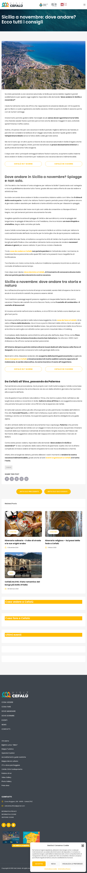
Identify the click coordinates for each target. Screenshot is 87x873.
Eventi (4, 720)
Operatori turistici (8, 753)
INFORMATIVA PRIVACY (9, 811)
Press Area (5, 785)
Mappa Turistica (7, 749)
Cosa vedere (7, 702)
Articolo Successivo (57, 491)
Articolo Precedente (29, 491)
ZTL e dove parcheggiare (11, 765)
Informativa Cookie (50, 869)
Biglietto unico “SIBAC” (10, 745)
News (11, 573)
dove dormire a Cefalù (34, 272)
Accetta (39, 864)
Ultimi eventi (13, 634)
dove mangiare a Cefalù (16, 359)
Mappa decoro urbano (10, 761)
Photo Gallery (6, 781)
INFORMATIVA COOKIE (9, 814)
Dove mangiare (9, 711)
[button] (83, 845)
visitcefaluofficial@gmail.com (15, 806)
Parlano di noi (6, 773)
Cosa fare (13, 532)
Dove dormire (8, 715)
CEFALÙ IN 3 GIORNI (63, 164)
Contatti (6, 729)
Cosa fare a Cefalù (17, 618)
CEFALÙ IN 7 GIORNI (23, 164)
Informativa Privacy (64, 869)
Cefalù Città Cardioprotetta (12, 769)
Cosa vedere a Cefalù (19, 602)
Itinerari (8, 467)
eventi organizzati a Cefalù (58, 457)
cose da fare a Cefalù (66, 320)
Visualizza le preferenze (72, 864)
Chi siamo (5, 741)
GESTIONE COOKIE (8, 817)
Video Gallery (6, 777)
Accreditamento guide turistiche (14, 757)
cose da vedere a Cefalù (21, 251)
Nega (53, 864)
